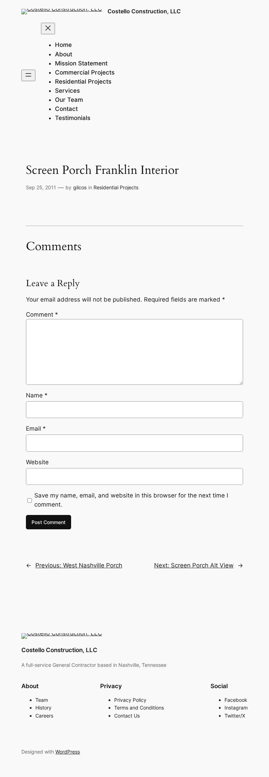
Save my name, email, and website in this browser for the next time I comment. (131, 500)
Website (37, 462)
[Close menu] (48, 28)
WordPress (67, 752)
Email (36, 428)
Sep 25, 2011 (41, 187)
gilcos (80, 187)
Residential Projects (116, 187)
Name (37, 395)
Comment (42, 314)
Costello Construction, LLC (144, 11)
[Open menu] (28, 75)
